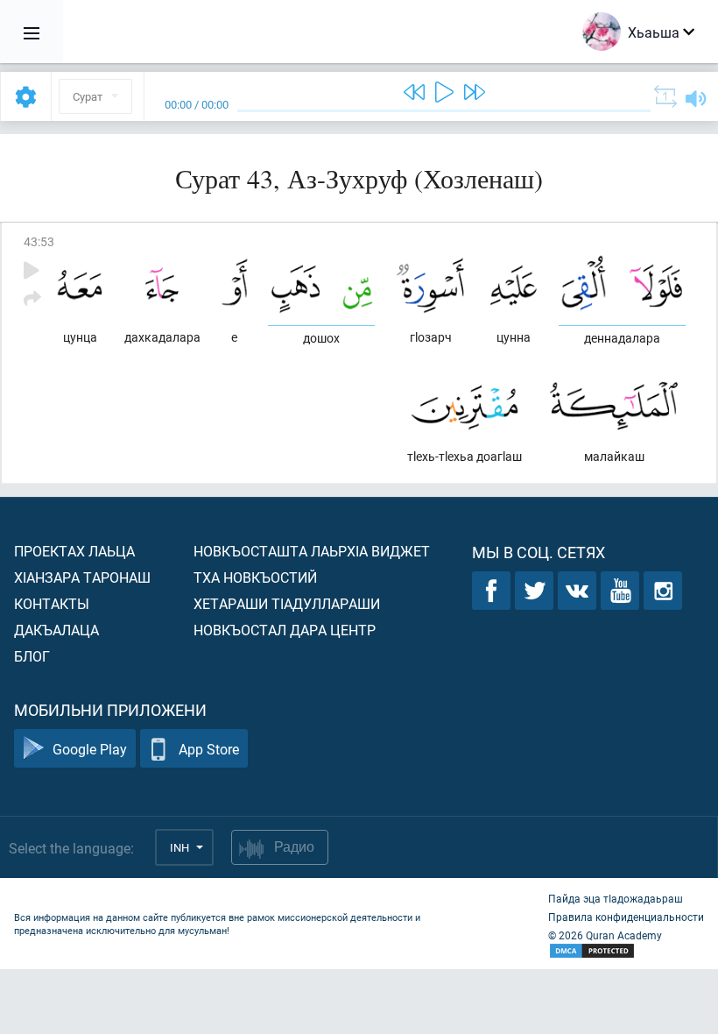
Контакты (51, 603)
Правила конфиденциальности (626, 917)
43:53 (39, 241)
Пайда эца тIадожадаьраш (615, 898)
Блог (32, 656)
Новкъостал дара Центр (285, 629)
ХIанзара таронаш (82, 577)
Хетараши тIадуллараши (287, 603)
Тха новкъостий (255, 577)
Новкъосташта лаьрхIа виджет (312, 551)
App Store (209, 749)
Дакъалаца (56, 629)
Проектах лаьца (74, 551)
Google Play (90, 749)
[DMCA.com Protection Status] (626, 951)
